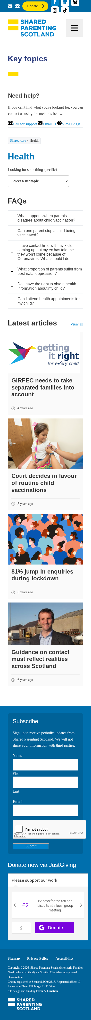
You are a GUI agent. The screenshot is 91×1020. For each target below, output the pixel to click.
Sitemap (14, 958)
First (16, 773)
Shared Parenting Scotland (32, 28)
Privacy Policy (37, 958)
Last (16, 791)
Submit (30, 846)
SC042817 (48, 981)
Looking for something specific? (32, 169)
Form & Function (47, 991)
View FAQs (71, 124)
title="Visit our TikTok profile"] (65, 10)
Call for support (25, 124)
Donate (32, 7)
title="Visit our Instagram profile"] (55, 10)
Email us (49, 124)
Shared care (18, 140)
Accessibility (65, 958)
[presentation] (49, 829)
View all (76, 324)
